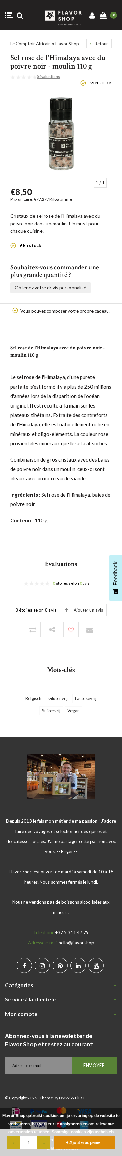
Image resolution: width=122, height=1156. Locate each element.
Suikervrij (51, 710)
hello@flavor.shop (76, 942)
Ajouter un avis (88, 610)
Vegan (73, 710)
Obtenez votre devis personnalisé (50, 287)
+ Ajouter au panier (84, 1142)
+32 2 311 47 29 (72, 932)
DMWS (65, 1097)
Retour (101, 43)
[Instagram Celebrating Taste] (42, 965)
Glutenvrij (58, 698)
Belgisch (33, 698)
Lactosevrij (85, 698)
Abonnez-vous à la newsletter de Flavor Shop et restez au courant (49, 1040)
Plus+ (80, 1097)
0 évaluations (48, 76)
